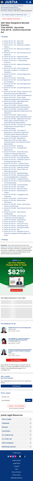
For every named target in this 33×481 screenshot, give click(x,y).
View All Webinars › (16, 360)
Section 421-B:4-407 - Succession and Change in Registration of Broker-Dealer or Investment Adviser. (17, 126)
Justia (2, 5)
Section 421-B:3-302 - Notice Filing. (14, 78)
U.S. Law (7, 5)
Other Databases (7, 443)
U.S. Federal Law (7, 435)
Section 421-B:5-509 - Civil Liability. (14, 187)
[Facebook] (13, 456)
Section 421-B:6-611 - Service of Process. (16, 224)
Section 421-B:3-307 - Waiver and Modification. (18, 95)
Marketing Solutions (9, 447)
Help (16, 469)
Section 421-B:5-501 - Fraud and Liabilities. (16, 157)
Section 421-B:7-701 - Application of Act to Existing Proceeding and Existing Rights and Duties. (17, 233)
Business (5, 427)
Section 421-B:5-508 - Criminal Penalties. (16, 185)
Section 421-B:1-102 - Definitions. (14, 43)
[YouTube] (11, 456)
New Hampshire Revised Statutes (9, 7)
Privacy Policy (16, 475)
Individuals (5, 423)
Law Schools (6, 431)
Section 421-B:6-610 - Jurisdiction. (14, 222)
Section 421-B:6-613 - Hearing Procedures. (16, 227)
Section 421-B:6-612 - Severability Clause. (16, 225)
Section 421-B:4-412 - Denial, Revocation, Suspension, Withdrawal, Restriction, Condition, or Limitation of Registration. (16, 154)
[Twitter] (22, 456)
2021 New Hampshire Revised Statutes (11, 9)
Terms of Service (16, 472)
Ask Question (16, 386)
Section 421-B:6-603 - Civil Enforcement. (16, 198)
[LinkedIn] (8, 456)
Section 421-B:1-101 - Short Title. (14, 41)
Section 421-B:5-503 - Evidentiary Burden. (16, 167)
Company (16, 466)
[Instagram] (15, 456)
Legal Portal (16, 463)
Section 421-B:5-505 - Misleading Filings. (16, 173)
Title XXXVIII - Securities (7, 10)
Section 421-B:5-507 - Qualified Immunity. (16, 179)
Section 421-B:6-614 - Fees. (12, 229)
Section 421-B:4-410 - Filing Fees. (13, 146)
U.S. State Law (7, 439)
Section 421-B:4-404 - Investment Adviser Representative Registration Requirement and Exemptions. (18, 111)
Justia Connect (16, 460)
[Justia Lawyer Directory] (25, 456)
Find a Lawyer (6, 393)
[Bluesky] (20, 456)
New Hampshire (9, 247)
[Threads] (18, 456)
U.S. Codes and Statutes (16, 5)
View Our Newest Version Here (11, 19)
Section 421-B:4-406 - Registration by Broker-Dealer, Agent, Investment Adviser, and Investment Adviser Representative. (17, 121)
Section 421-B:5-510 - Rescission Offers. (16, 189)
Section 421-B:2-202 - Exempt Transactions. (17, 58)
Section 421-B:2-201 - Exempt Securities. (16, 56)
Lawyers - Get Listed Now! (17, 406)
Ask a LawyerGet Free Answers (7, 377)
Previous (5, 37)
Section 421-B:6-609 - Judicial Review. (15, 220)
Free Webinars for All (8, 324)
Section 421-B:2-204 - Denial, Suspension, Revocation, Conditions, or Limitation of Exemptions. (16, 70)
